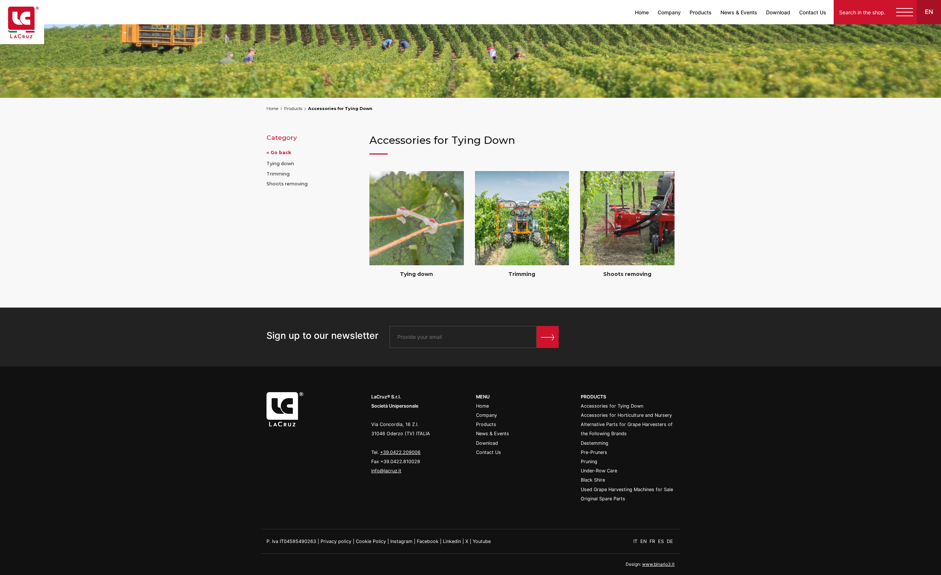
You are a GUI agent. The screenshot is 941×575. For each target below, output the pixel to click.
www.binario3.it (658, 564)
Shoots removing (287, 184)
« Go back (278, 152)
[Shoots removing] (627, 218)
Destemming (594, 443)
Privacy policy (336, 541)
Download (778, 12)
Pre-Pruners (594, 452)
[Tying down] (416, 218)
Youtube (482, 541)
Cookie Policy (371, 541)
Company (669, 12)
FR (653, 541)
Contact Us (812, 12)
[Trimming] (522, 218)
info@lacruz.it (386, 470)
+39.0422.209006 (400, 452)
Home (642, 12)
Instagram (401, 541)
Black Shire (593, 480)
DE (670, 541)
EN (644, 541)
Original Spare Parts (603, 498)
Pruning (589, 461)
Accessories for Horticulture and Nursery (626, 415)
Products (701, 12)
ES (661, 541)
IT (636, 541)
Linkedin (452, 541)
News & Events (738, 12)
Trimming (278, 174)
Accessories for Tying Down (340, 108)
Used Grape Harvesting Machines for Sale (627, 489)
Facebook (428, 541)
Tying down (280, 163)
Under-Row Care (599, 470)
